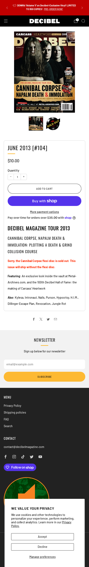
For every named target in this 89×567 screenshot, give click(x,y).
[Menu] (6, 21)
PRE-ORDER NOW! (53, 9)
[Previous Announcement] (7, 7)
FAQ (6, 419)
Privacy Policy (12, 405)
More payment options (44, 212)
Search (8, 426)
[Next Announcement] (82, 7)
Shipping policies (15, 412)
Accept (42, 536)
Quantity (13, 170)
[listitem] (45, 7)
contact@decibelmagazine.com (24, 447)
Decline (42, 546)
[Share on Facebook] (33, 319)
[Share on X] (41, 319)
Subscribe (44, 376)
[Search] (83, 21)
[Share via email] (55, 319)
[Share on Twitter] (48, 319)
